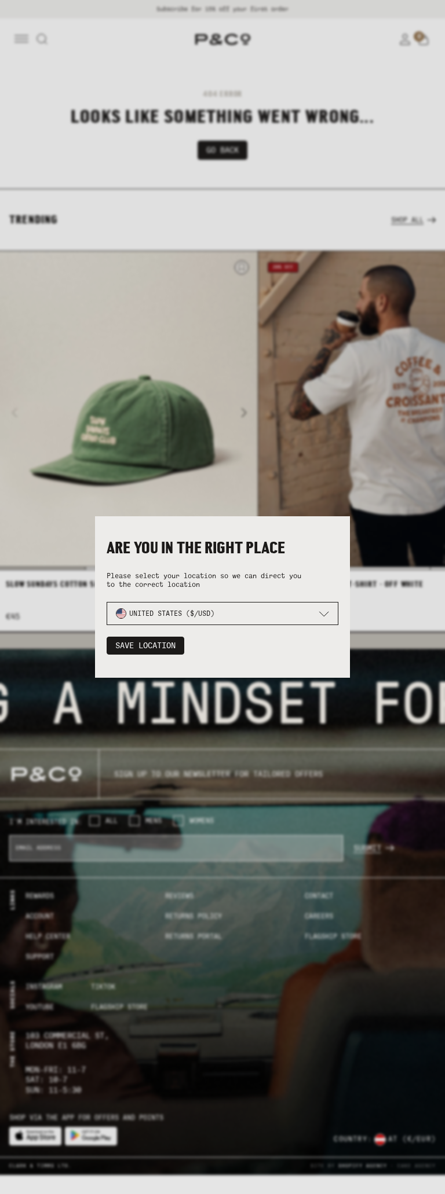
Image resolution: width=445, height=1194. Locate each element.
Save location (145, 645)
